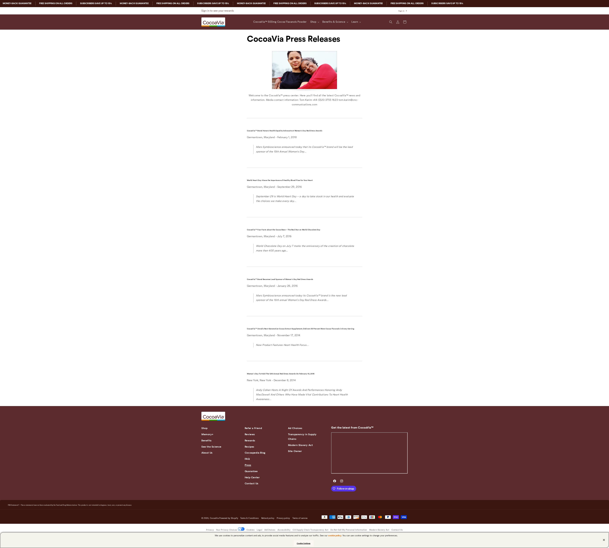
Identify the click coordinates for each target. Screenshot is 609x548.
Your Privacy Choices (226, 530)
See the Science (211, 446)
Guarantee (251, 471)
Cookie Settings (304, 543)
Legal (259, 530)
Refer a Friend (253, 428)
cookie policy (334, 536)
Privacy (210, 530)
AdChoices (269, 530)
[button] (314, 22)
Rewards (250, 440)
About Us (207, 453)
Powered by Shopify (228, 518)
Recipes (249, 446)
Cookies (250, 530)
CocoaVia (214, 518)
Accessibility (284, 530)
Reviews (250, 434)
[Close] (603, 539)
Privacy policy (283, 518)
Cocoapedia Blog (255, 453)
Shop (204, 428)
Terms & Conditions (249, 518)
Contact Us (251, 483)
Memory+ (207, 434)
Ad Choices (295, 428)
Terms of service (300, 518)
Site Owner (295, 451)
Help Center (252, 477)
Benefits (206, 440)
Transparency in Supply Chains (302, 436)
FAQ (247, 459)
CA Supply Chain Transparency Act (310, 530)
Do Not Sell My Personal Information (349, 530)
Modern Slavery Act (300, 445)
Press (248, 465)
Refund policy (267, 518)
